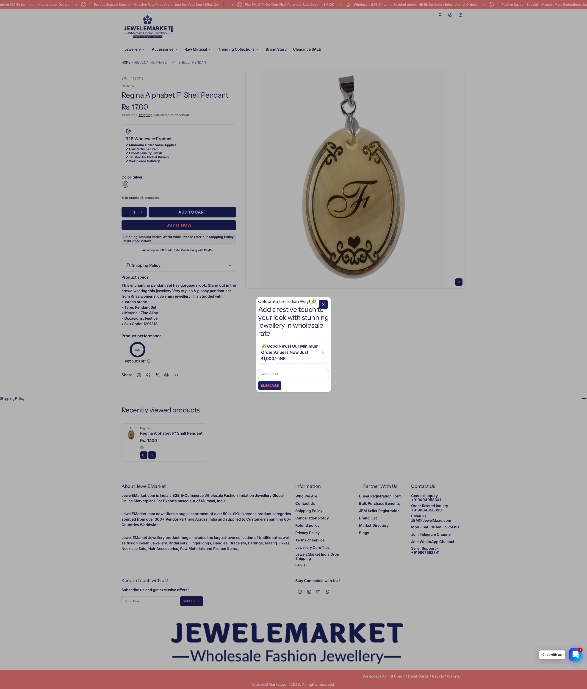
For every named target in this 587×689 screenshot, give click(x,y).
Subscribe (270, 385)
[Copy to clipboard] (322, 352)
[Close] (323, 304)
